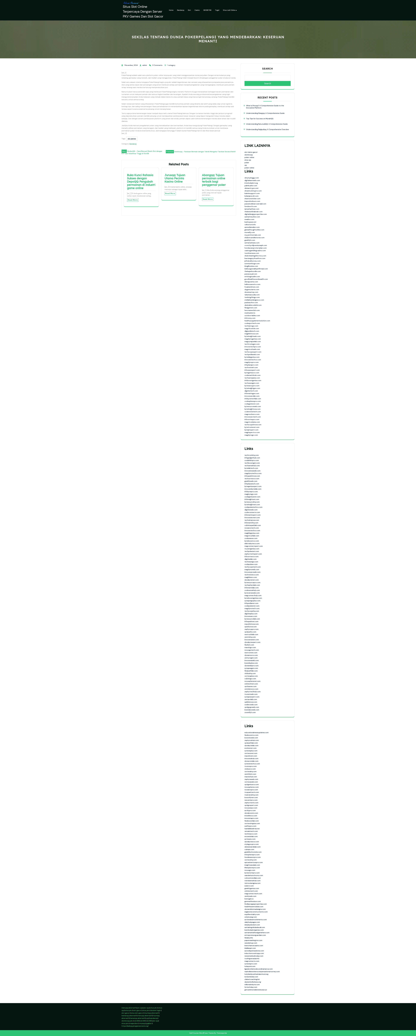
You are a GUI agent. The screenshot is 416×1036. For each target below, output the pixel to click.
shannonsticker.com (252, 198)
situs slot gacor (137, 1013)
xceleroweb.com (251, 704)
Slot (189, 10)
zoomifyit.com (250, 712)
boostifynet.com (251, 797)
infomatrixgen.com (252, 393)
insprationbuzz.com (252, 201)
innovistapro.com (251, 818)
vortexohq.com (251, 860)
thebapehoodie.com (253, 271)
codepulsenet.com (252, 606)
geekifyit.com (250, 240)
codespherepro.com (253, 401)
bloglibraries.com (251, 266)
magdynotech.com (252, 608)
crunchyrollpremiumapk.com (256, 245)
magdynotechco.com (253, 473)
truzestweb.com (251, 694)
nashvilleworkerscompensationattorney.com (262, 971)
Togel (217, 10)
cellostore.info (250, 224)
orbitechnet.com (251, 684)
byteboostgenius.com (253, 598)
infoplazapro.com (251, 365)
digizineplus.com (251, 614)
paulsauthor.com (251, 302)
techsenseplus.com (252, 378)
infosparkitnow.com (252, 476)
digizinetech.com (251, 391)
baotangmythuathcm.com (255, 258)
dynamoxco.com (251, 655)
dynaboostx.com (251, 813)
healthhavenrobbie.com (254, 906)
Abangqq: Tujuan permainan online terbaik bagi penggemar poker (214, 179)
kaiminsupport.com (252, 193)
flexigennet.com (251, 308)
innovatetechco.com (253, 360)
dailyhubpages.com (252, 922)
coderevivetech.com (253, 412)
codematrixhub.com (252, 375)
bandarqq (153, 1018)
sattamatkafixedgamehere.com (257, 932)
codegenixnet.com (252, 404)
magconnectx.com (252, 961)
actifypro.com (250, 810)
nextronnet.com (251, 652)
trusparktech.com (252, 792)
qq (246, 165)
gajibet (149, 1023)
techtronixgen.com (252, 344)
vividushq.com (250, 673)
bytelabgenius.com (252, 357)
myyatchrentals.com (253, 235)
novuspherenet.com (252, 681)
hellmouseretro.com (252, 284)
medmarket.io (250, 313)
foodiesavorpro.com (253, 857)
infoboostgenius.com (253, 380)
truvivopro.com (251, 766)
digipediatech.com (252, 331)
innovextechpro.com (253, 347)
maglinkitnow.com (251, 334)
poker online (249, 157)
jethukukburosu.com (253, 261)
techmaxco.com (251, 834)
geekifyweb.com (251, 481)
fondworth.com (251, 206)
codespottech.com (252, 323)
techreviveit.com (251, 367)
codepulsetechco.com (253, 507)
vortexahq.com (251, 771)
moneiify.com (250, 232)
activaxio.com (250, 839)
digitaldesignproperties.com (256, 214)
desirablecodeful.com (253, 305)
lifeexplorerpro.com (252, 867)
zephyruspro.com (251, 629)
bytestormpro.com (252, 873)
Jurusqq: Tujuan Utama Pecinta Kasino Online (175, 178)
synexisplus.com (251, 751)
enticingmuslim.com (252, 276)
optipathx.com (250, 632)
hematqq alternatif (129, 1015)
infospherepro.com (252, 854)
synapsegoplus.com (252, 601)
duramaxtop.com (251, 292)
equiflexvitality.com (252, 914)
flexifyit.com (249, 645)
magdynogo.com (251, 435)
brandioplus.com (251, 663)
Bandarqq (180, 10)
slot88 (136, 1021)
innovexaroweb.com (252, 572)
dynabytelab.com (251, 745)
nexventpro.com (251, 800)
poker (247, 162)
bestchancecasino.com (254, 945)
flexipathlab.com (251, 671)
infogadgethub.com (252, 458)
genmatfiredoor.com (253, 901)
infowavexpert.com (252, 370)
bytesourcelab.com (252, 619)
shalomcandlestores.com (254, 237)
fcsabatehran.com (252, 287)
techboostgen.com (252, 463)
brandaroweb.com (252, 710)
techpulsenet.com (252, 551)
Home (171, 10)
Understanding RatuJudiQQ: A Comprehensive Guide (267, 124)
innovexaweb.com (252, 660)
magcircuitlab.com (252, 536)
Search (267, 68)
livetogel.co (249, 899)
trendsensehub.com (252, 880)
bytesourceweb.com (253, 406)
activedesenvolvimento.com (256, 919)
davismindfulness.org (253, 982)
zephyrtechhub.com (253, 691)
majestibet (134, 1023)
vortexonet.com (251, 753)
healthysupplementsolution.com (257, 321)
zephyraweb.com (251, 779)
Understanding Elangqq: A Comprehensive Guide (265, 113)
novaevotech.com (252, 528)
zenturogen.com (251, 658)
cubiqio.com (249, 849)
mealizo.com (249, 219)
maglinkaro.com (251, 577)
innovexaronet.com (252, 517)
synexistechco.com (252, 764)
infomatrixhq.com (251, 523)
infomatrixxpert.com (253, 515)
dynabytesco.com (252, 841)
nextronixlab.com (251, 634)
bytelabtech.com (251, 468)
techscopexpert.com (253, 352)
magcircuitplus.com (252, 422)
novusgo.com (250, 870)
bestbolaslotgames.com (254, 930)
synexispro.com (251, 964)
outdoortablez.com (252, 315)
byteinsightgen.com (252, 388)
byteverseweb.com (252, 593)
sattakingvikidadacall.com (255, 927)
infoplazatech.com (252, 484)
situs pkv (153, 1008)
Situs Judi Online (229, 10)
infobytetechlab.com (253, 399)
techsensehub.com (252, 465)
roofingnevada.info (252, 958)
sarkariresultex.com (252, 217)
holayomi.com (250, 966)
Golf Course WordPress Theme (201, 1033)
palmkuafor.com (251, 185)
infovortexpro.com (252, 419)
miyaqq (142, 1023)
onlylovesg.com (251, 917)
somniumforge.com (252, 263)
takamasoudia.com (252, 295)
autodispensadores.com (254, 951)
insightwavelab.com (252, 865)
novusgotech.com (252, 650)
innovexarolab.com (252, 396)
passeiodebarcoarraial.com (255, 204)
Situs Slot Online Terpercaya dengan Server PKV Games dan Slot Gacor (143, 12)
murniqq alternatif (151, 1013)
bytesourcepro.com (252, 582)
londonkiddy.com (251, 977)
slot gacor (137, 1010)
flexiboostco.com (251, 735)
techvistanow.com (252, 520)
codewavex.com (251, 538)
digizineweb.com (251, 510)
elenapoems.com (251, 282)
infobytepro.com (251, 491)
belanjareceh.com (251, 196)
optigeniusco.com (252, 784)
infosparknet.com (251, 621)
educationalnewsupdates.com (257, 732)
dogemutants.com (252, 289)
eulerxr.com (249, 886)
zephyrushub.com (252, 740)
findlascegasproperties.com (256, 904)
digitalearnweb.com (252, 180)
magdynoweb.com (252, 569)
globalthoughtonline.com (254, 230)
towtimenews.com (252, 253)
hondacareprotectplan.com (256, 248)
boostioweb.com (251, 738)
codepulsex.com (251, 564)
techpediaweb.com (252, 354)
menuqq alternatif (129, 1008)
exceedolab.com (251, 836)
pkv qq (139, 1008)
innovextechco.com (252, 530)
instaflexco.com (251, 816)
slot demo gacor (251, 152)
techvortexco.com (252, 478)
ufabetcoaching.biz (252, 979)
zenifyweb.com (250, 896)
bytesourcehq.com (252, 502)
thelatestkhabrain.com (253, 211)
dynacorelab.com (251, 761)
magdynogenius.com (253, 339)
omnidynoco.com (251, 689)
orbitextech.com (251, 891)
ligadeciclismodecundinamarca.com (259, 969)
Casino (197, 10)
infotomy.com (250, 318)
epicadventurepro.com (254, 862)
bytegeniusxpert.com (253, 486)
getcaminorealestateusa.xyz (256, 990)
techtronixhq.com (252, 455)
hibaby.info (249, 938)
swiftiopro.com (250, 826)
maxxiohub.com (251, 777)
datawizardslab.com (253, 847)
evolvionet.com (251, 748)
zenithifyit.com (250, 774)
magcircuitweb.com (252, 349)
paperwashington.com (253, 940)
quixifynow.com (251, 626)
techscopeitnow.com (253, 424)
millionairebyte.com (252, 984)
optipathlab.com (251, 743)
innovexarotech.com (253, 417)
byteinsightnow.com (252, 409)
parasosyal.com (251, 274)
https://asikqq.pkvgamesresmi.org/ (135, 1026)
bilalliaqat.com (250, 948)
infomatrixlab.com (252, 588)
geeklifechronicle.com (253, 852)
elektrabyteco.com (252, 543)
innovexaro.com (251, 616)
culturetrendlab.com (253, 878)
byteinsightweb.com (253, 336)
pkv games (132, 139)
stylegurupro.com (252, 844)
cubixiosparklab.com (253, 525)
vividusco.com (250, 769)
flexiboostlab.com (252, 821)
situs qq (248, 160)
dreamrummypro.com (253, 191)
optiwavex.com (251, 686)
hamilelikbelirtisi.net (252, 829)
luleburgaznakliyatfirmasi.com (256, 269)
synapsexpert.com (252, 697)
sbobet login (156, 1010)
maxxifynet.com (251, 756)
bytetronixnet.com (252, 427)
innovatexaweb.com (252, 471)
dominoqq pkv (127, 1021)
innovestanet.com (252, 639)
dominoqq (249, 155)
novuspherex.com (252, 787)
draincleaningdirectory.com (255, 256)
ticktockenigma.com (252, 883)
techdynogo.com (251, 326)
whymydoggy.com (252, 178)
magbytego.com (251, 494)
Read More (133, 200)
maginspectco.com (252, 432)
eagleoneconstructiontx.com (256, 912)
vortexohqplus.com (252, 823)
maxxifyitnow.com (252, 624)
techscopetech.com (253, 567)
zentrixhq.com (250, 637)
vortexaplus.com (251, 676)
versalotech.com (251, 831)
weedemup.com (251, 943)
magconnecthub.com (253, 595)
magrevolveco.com (252, 414)
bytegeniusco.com (252, 373)
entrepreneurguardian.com (255, 935)
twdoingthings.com (252, 297)
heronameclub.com (252, 310)
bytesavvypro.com (252, 386)
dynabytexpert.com (252, 642)
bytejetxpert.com (251, 430)
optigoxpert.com (251, 805)
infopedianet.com (251, 603)
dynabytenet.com (252, 580)
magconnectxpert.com (254, 546)
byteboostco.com (252, 541)
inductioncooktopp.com (254, 953)
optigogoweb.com (252, 707)
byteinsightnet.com (252, 504)
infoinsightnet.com (252, 499)
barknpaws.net (250, 222)
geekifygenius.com (252, 888)
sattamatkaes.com (252, 243)
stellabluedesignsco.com (254, 300)
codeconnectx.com (252, 512)
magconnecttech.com (253, 893)
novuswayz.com (251, 808)
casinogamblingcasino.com (255, 250)
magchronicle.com (252, 328)
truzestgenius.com (252, 549)
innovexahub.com (251, 758)
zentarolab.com (251, 699)
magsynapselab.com (253, 341)
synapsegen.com (251, 668)
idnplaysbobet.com (252, 925)
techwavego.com (251, 562)
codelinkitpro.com (252, 460)
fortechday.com (251, 987)
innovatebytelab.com (253, 489)
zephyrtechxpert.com (253, 554)
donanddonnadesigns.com (255, 909)
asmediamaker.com (252, 227)
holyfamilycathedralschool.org (256, 974)
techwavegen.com (252, 383)
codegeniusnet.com (252, 497)
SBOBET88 (207, 10)
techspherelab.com (252, 585)
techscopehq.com (252, 611)
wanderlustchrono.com (254, 875)
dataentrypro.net (251, 188)
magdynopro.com (252, 362)
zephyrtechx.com (251, 803)
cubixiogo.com (250, 678)
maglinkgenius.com (252, 533)
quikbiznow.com (251, 702)
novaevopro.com (251, 790)
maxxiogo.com (250, 647)
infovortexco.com (251, 556)
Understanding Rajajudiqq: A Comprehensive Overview (267, 129)
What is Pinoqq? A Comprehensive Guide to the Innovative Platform (265, 106)
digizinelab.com (251, 559)
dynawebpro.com (251, 665)
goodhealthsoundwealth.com (256, 279)
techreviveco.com (252, 575)
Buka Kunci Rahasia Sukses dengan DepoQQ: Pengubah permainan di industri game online (141, 181)
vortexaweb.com (251, 782)
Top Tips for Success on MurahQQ (259, 118)
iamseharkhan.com (252, 209)
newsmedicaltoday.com (254, 956)
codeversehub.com (252, 590)
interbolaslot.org (251, 183)
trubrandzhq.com (251, 795)
